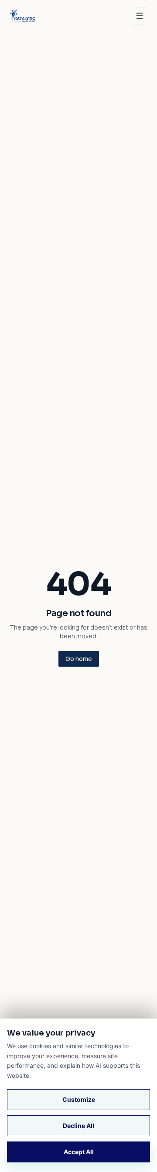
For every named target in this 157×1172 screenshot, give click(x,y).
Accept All (79, 1151)
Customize (78, 1099)
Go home (78, 658)
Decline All (78, 1125)
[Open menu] (139, 15)
